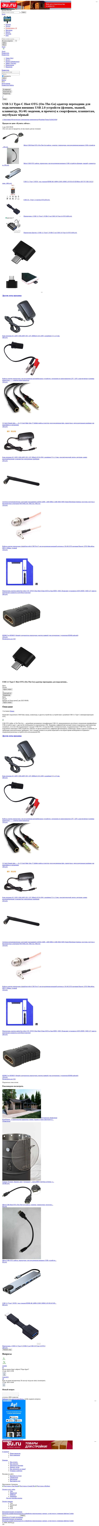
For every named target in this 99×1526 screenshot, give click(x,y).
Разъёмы (42, 119)
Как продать (14, 1464)
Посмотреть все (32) (9, 639)
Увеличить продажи (16, 1465)
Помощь (5, 1460)
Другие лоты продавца (12, 296)
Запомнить (7, 76)
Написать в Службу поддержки (12, 1517)
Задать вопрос (7, 689)
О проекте (5, 1451)
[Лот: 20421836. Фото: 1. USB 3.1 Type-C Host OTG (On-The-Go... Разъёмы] (21, 272)
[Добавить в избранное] (3, 691)
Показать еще (7, 1349)
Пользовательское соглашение (12, 1512)
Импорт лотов (14, 1467)
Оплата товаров (7, 1501)
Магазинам (13, 1479)
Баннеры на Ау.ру (16, 1476)
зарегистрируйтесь (17, 1399)
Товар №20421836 (51, 119)
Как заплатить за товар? (18, 1469)
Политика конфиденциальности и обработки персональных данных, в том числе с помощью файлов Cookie (38, 1513)
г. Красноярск (6, 119)
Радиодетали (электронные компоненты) (25, 119)
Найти (4, 43)
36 (3, 1379)
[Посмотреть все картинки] (42, 292)
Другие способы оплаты (14, 1498)
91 (3, 1367)
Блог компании (15, 1455)
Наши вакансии (15, 1453)
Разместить (5, 53)
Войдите (5, 1399)
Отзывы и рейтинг (16, 1471)
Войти (4, 80)
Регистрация (6, 83)
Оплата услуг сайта (8, 1489)
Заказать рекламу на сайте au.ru (12, 1439)
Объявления (14, 1477)
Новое (12, 711)
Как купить (13, 1462)
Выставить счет (15, 1481)
